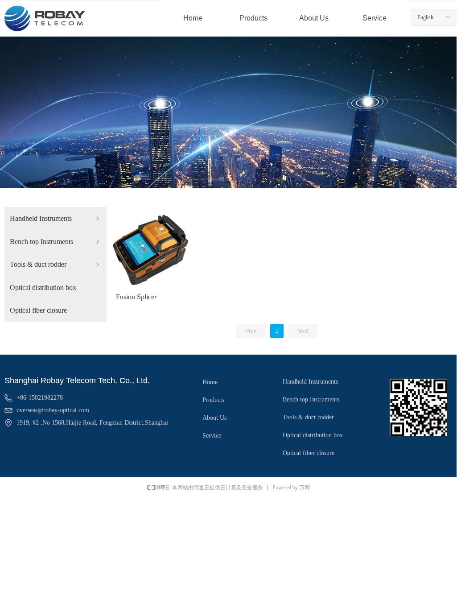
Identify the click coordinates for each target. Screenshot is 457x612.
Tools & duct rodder (55, 264)
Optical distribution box (43, 287)
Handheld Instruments (55, 218)
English (425, 17)
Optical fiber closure (38, 310)
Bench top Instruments (55, 241)
